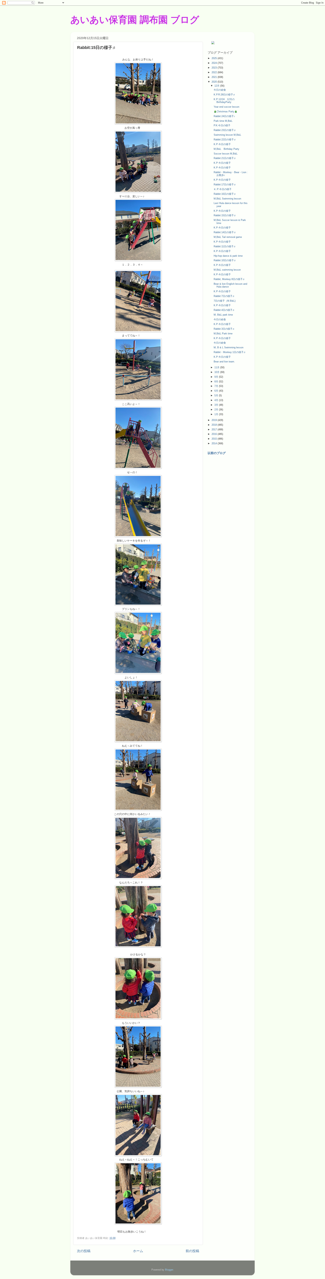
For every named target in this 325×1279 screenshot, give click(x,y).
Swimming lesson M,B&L (227, 134)
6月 (216, 390)
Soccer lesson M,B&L (226, 153)
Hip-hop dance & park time (228, 255)
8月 (216, 381)
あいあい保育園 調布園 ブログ (134, 19)
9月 (216, 376)
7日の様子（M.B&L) (224, 300)
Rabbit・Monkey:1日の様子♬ (230, 352)
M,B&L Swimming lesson (227, 198)
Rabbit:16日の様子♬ (225, 193)
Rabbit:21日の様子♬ (225, 158)
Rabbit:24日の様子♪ (224, 116)
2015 (215, 438)
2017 (215, 429)
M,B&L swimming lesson (227, 269)
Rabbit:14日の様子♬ (225, 232)
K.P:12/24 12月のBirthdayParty (224, 100)
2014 (215, 443)
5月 (216, 395)
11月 (217, 367)
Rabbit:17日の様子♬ (225, 184)
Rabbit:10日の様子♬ (225, 260)
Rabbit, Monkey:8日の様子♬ (229, 279)
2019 (215, 420)
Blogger (169, 1269)
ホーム (138, 1251)
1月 (216, 414)
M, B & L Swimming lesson (228, 347)
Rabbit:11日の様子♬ (225, 246)
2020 (215, 81)
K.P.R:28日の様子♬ (224, 94)
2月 (216, 409)
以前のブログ (217, 453)
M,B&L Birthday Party (226, 149)
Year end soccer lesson (226, 106)
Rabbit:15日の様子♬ (225, 215)
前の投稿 (192, 1251)
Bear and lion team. (224, 361)
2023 (215, 67)
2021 (215, 77)
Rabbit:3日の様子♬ (224, 328)
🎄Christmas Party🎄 (225, 111)
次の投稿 (83, 1251)
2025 (215, 58)
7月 (216, 386)
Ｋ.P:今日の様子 (223, 189)
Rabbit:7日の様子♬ (224, 296)
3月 (216, 404)
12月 (217, 85)
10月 (217, 372)
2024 (215, 63)
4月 (216, 400)
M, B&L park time (223, 314)
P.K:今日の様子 (222, 125)
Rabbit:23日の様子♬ (225, 130)
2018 (215, 424)
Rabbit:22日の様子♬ (225, 139)
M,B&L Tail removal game (228, 237)
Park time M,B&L (223, 120)
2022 (215, 72)
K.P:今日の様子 (222, 144)
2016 (215, 434)
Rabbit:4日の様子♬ (224, 310)
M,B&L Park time (223, 333)
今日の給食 (220, 89)
